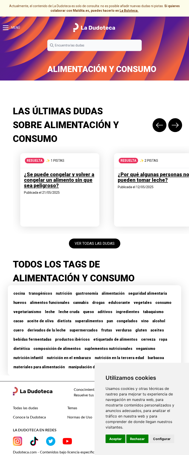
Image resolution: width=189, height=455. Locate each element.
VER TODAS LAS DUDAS (95, 243)
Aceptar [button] (115, 439)
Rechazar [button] (137, 439)
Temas (72, 408)
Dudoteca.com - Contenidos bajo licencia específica (54, 452)
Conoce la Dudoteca (29, 417)
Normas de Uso (79, 417)
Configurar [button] (162, 439)
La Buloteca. (129, 10)
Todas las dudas (25, 408)
